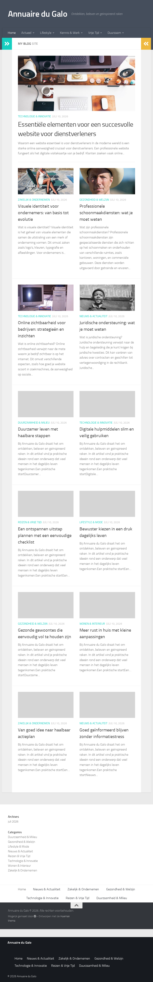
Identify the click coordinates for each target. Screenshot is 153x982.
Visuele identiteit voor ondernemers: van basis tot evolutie (43, 213)
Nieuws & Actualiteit (93, 316)
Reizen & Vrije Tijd (30, 522)
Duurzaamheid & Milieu (34, 422)
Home (12, 33)
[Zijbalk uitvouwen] (7, 44)
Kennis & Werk (70, 33)
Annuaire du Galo (37, 14)
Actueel (26, 33)
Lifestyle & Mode (91, 522)
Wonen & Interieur (92, 623)
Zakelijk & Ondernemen (34, 199)
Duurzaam (114, 33)
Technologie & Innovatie (34, 116)
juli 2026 (13, 821)
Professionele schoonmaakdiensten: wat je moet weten (106, 213)
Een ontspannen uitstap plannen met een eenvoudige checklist (45, 535)
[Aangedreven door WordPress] (35, 916)
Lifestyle (45, 33)
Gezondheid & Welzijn (94, 199)
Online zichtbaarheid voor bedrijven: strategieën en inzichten (42, 329)
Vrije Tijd (93, 33)
